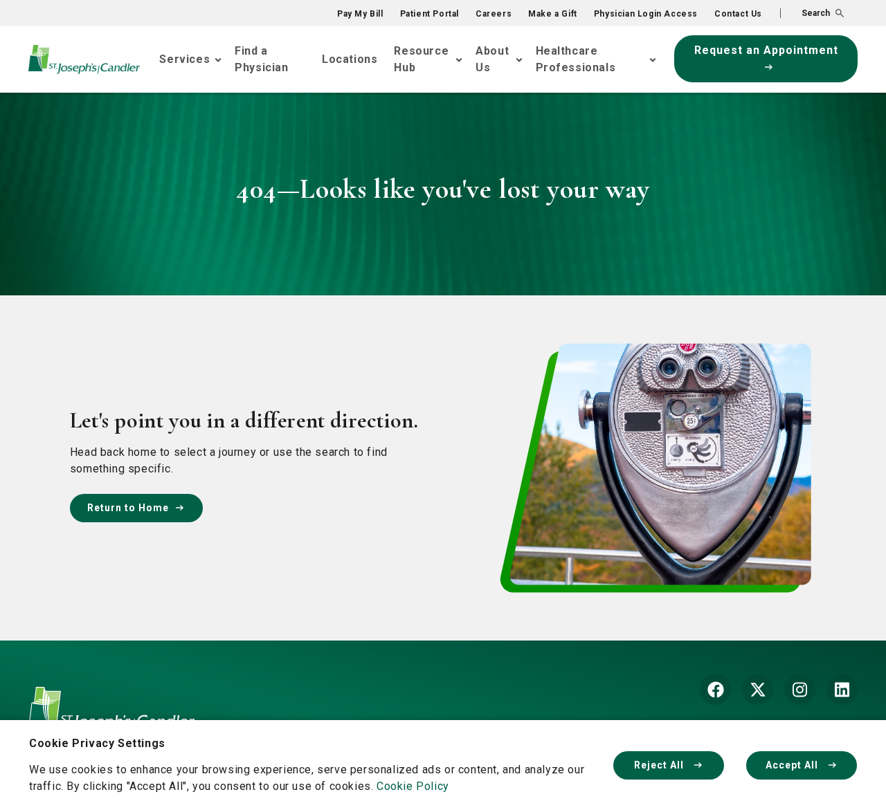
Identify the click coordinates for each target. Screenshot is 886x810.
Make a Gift (552, 14)
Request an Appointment (766, 50)
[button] (812, 13)
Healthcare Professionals (576, 59)
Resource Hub (421, 59)
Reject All (660, 765)
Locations (349, 59)
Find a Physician (261, 59)
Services (184, 59)
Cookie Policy (413, 786)
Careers (494, 14)
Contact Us (738, 14)
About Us (492, 59)
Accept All (793, 765)
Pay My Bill (360, 14)
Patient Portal (429, 14)
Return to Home (128, 507)
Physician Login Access (646, 14)
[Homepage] (111, 719)
